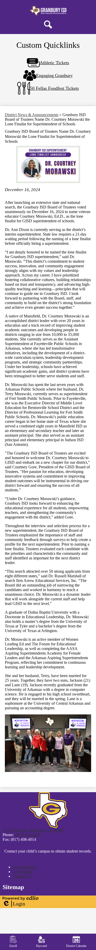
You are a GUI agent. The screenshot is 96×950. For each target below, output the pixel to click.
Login (14, 904)
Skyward (41, 946)
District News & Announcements (31, 115)
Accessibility (23, 871)
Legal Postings (25, 867)
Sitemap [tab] (13, 887)
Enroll (13, 946)
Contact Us (22, 876)
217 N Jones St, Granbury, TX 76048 (33, 830)
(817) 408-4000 (27, 835)
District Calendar (76, 946)
